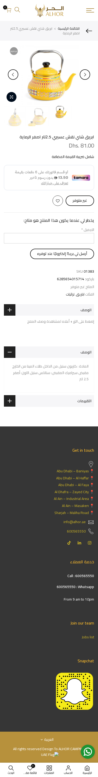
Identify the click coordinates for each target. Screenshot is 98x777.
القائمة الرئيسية (69, 28)
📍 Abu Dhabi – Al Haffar (75, 478)
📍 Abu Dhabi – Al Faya (76, 484)
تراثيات (70, 294)
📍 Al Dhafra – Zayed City (74, 491)
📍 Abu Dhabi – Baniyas (75, 471)
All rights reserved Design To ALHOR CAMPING (49, 748)
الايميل (87, 229)
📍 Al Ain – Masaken (78, 505)
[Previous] (85, 74)
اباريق (80, 294)
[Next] (13, 74)
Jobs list (88, 637)
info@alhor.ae (75, 521)
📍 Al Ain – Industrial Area (74, 498)
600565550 (76, 531)
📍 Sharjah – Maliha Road (74, 512)
